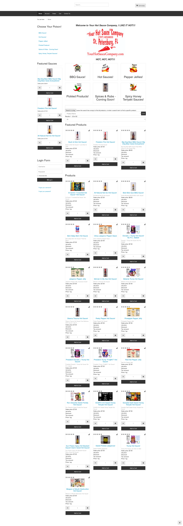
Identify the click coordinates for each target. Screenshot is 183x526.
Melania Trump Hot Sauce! (133, 279)
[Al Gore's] (78, 186)
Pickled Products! (44, 45)
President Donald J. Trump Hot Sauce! (77, 360)
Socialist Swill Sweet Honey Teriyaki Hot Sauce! (133, 403)
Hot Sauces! (42, 37)
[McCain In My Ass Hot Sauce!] (105, 272)
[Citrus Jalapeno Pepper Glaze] (105, 229)
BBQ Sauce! (42, 33)
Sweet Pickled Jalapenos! (105, 445)
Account (47, 13)
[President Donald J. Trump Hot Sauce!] (78, 353)
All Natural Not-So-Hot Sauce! (105, 192)
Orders (54, 13)
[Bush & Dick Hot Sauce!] (78, 135)
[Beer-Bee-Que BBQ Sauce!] (133, 186)
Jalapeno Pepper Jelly (77, 279)
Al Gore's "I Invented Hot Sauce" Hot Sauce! (77, 193)
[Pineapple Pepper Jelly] (133, 312)
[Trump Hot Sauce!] (133, 439)
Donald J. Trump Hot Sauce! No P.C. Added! (133, 236)
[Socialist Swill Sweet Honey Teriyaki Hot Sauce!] (133, 396)
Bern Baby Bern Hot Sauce (77, 235)
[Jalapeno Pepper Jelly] (78, 272)
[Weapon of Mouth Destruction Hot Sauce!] (78, 482)
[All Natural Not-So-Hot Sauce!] (105, 186)
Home (40, 13)
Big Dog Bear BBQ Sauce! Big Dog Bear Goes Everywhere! (133, 143)
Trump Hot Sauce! (133, 445)
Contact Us (67, 13)
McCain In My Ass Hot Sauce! (105, 279)
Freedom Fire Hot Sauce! (105, 142)
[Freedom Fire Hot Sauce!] (105, 135)
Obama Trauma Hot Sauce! (77, 318)
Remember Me (43, 175)
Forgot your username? (45, 187)
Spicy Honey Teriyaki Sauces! (48, 53)
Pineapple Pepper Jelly (133, 318)
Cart (60, 13)
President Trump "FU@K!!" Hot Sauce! (105, 360)
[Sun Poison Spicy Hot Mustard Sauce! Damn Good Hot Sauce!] (78, 439)
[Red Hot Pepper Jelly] (133, 353)
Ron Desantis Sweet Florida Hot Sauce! (77, 403)
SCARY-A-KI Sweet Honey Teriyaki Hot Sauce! (105, 403)
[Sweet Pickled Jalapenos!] (105, 439)
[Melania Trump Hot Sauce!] (133, 272)
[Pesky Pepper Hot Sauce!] (105, 312)
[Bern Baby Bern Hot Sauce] (78, 229)
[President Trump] (105, 353)
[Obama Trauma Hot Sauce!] (78, 312)
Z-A (143, 113)
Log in (50, 180)
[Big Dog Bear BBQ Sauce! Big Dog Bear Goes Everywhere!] (133, 135)
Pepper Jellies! (43, 41)
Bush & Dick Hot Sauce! (77, 142)
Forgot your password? (45, 191)
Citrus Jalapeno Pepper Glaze (105, 235)
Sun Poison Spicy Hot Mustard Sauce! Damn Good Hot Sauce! (78, 446)
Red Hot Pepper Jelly (133, 359)
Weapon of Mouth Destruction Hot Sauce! (77, 490)
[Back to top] (180, 523)
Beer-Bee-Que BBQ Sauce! (133, 192)
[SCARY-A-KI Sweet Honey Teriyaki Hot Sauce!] (105, 396)
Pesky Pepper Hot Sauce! (105, 318)
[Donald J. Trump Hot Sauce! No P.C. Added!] (133, 229)
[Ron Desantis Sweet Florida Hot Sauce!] (78, 396)
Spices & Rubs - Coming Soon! (48, 49)
